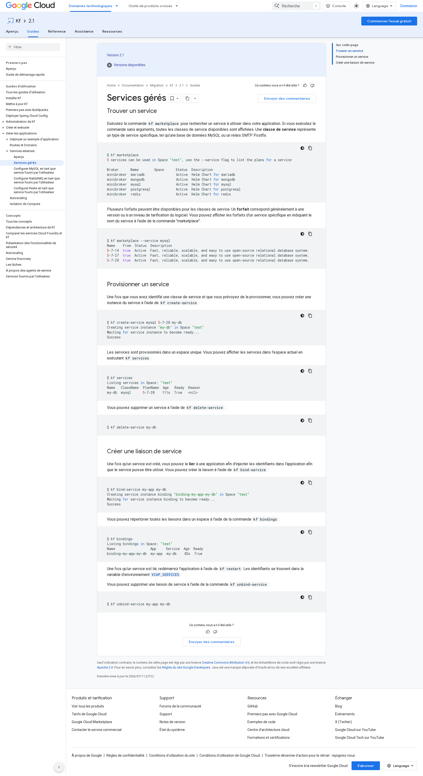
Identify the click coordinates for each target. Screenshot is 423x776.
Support (166, 714)
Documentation (133, 85)
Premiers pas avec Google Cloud (272, 714)
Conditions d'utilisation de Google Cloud (230, 755)
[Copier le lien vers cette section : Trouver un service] (162, 111)
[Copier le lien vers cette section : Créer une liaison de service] (186, 452)
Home (111, 85)
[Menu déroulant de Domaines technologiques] (118, 6)
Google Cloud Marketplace (92, 722)
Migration (157, 85)
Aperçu (12, 31)
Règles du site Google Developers (186, 667)
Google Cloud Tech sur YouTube (359, 738)
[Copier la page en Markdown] (187, 98)
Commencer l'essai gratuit (389, 21)
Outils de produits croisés (150, 6)
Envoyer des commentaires (287, 98)
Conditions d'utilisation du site (172, 755)
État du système (172, 730)
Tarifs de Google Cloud (89, 714)
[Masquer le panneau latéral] (59, 767)
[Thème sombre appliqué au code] (302, 148)
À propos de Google (87, 755)
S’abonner (365, 766)
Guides (33, 31)
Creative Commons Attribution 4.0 (225, 662)
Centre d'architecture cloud (268, 730)
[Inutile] (312, 85)
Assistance (84, 31)
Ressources (112, 31)
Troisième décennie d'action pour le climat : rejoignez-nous (310, 755)
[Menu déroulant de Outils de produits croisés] (178, 6)
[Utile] (305, 85)
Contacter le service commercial (96, 730)
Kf (18, 21)
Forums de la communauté (180, 706)
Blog (338, 706)
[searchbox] (33, 47)
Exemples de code (261, 722)
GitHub (252, 706)
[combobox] (296, 5)
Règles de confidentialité (125, 755)
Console (339, 6)
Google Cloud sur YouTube (355, 730)
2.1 (31, 21)
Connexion (408, 6)
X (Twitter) (343, 722)
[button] (32, 122)
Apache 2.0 (105, 667)
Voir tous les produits (88, 706)
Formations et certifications (268, 738)
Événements (345, 714)
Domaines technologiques (90, 6)
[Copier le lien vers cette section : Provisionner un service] (174, 285)
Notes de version (172, 722)
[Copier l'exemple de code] (310, 148)
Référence (57, 31)
